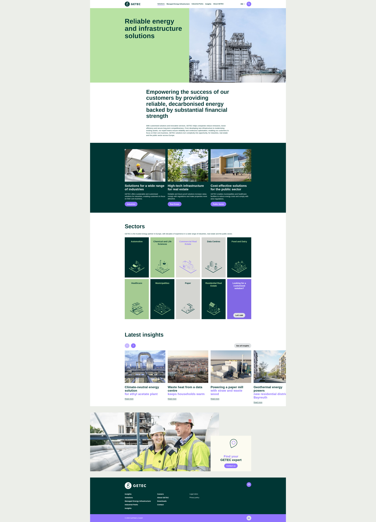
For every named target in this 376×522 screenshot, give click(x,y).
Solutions (129, 498)
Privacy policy (194, 497)
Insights (208, 4)
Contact (160, 505)
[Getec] (135, 488)
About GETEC (163, 498)
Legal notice (194, 494)
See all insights (242, 346)
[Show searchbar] (249, 4)
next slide (133, 345)
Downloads (162, 501)
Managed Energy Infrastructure (178, 4)
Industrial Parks (131, 505)
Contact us (230, 466)
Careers (160, 494)
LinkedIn (249, 518)
